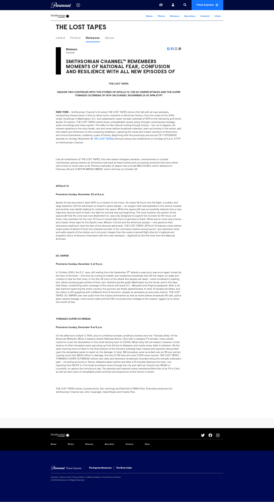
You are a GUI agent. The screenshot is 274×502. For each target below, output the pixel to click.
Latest (60, 38)
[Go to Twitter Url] (205, 435)
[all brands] (78, 5)
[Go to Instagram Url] (219, 435)
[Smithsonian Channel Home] (71, 16)
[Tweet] (168, 49)
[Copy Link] (180, 49)
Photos (161, 16)
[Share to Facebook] (172, 49)
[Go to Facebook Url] (212, 435)
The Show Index (124, 468)
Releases (174, 16)
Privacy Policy (78, 477)
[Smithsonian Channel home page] (126, 435)
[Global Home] (61, 5)
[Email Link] (176, 49)
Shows (149, 16)
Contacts (205, 16)
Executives (189, 16)
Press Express (205, 5)
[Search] (184, 5)
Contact (54, 477)
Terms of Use (65, 477)
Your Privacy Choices (112, 477)
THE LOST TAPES (103, 139)
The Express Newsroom (100, 468)
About (109, 38)
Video (218, 16)
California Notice (93, 477)
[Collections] (160, 5)
